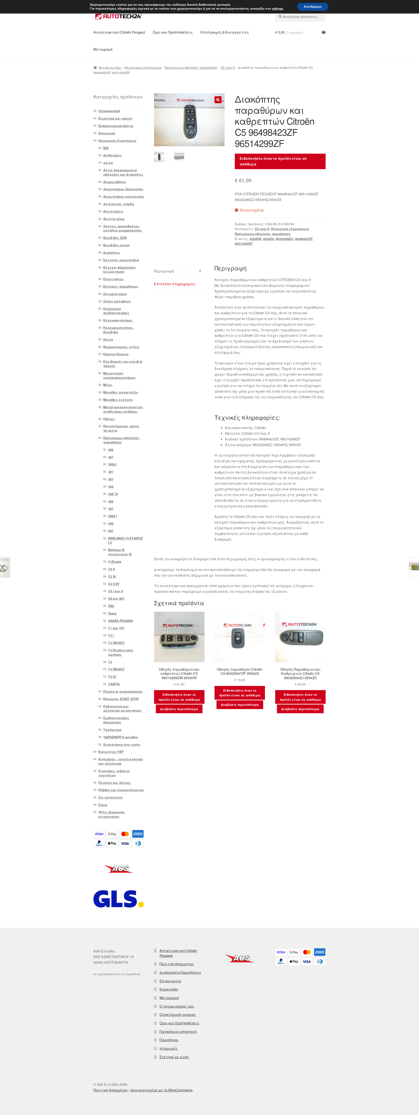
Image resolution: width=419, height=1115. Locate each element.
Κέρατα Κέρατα (116, 354)
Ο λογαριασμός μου (177, 1006)
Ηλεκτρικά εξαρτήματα (142, 67)
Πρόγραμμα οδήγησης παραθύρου (191, 67)
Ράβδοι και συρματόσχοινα (121, 790)
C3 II (111, 569)
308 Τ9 (113, 494)
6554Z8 (268, 239)
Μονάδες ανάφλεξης (120, 392)
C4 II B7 (114, 584)
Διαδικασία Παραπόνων (180, 972)
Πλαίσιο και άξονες (114, 782)
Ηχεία (108, 339)
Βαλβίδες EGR (115, 237)
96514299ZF (244, 243)
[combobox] (300, 16)
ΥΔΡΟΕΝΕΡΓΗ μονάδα (120, 737)
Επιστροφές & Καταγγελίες (225, 32)
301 (110, 471)
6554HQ (255, 239)
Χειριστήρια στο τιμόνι (122, 744)
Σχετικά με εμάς (174, 1056)
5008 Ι (112, 516)
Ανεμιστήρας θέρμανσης (123, 189)
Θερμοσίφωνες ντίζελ (121, 347)
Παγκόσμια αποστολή (178, 1031)
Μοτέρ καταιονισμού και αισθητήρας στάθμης (123, 409)
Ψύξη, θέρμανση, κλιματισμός (111, 814)
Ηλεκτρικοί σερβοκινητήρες (116, 310)
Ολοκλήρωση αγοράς (178, 1014)
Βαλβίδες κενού (116, 245)
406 (110, 501)
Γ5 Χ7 (112, 676)
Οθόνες (109, 419)
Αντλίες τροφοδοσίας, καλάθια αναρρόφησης (122, 228)
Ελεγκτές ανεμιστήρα (121, 260)
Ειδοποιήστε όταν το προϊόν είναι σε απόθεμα (273, 161)
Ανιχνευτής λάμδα (118, 204)
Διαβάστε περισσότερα (179, 709)
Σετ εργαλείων (110, 797)
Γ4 (110, 662)
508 (110, 523)
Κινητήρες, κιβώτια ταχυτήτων (114, 773)
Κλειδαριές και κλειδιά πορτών (122, 363)
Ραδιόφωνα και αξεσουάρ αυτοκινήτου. (122, 708)
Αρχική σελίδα (110, 67)
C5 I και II (228, 67)
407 (110, 508)
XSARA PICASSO (120, 620)
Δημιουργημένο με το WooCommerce (161, 1090)
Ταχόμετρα (112, 729)
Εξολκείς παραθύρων (120, 286)
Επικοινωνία (170, 980)
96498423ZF (304, 239)
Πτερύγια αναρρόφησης (123, 691)
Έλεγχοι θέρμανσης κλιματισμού (119, 269)
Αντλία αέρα (113, 218)
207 (110, 457)
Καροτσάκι (169, 989)
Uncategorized (109, 111)
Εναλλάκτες (113, 279)
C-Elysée (114, 561)
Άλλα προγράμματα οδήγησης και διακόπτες (123, 172)
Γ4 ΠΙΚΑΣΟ (116, 669)
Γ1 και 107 (116, 628)
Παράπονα (169, 1039)
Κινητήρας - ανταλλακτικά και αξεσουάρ (120, 761)
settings (277, 9)
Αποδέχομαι (313, 7)
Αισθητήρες (112, 155)
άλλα (108, 162)
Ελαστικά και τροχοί (115, 118)
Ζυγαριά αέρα (115, 294)
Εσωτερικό (106, 133)
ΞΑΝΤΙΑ (114, 684)
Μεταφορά (103, 49)
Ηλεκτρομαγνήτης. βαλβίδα (118, 329)
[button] (218, 99)
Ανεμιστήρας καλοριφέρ (123, 196)
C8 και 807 (116, 598)
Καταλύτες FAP (110, 751)
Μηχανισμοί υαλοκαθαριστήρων (119, 375)
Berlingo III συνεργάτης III (120, 552)
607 (110, 531)
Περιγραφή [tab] (164, 270)
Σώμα (102, 804)
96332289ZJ (284, 239)
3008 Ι (112, 464)
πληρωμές (169, 1048)
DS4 (111, 606)
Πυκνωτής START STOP (121, 699)
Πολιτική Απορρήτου (177, 963)
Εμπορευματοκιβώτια (115, 126)
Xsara (112, 613)
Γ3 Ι (111, 635)
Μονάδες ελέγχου (118, 399)
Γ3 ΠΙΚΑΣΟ (116, 643)
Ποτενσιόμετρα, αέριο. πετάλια (121, 428)
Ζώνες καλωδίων (117, 301)
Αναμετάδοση (114, 182)
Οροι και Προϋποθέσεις (173, 32)
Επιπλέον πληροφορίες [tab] (175, 283)
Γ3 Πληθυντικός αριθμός (120, 652)
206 (110, 449)
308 (110, 486)
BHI (105, 148)
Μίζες (108, 385)
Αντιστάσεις (113, 211)
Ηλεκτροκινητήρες (118, 320)
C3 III (112, 576)
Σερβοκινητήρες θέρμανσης (116, 720)
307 (110, 479)
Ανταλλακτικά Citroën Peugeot (119, 32)
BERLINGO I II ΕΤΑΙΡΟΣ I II (125, 540)
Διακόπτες (111, 252)
